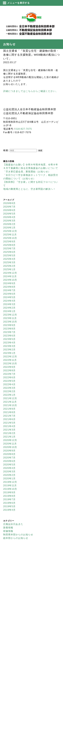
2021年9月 (9, 409)
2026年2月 (9, 224)
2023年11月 (10, 318)
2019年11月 (10, 485)
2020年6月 (9, 461)
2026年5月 (9, 213)
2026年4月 (9, 217)
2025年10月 (10, 238)
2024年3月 (9, 304)
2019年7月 (9, 499)
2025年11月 (10, 234)
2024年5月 (9, 297)
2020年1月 (9, 478)
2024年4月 (9, 301)
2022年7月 (9, 374)
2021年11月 (10, 402)
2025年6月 (9, 252)
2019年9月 (9, 492)
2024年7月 (9, 290)
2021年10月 (10, 405)
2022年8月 (9, 370)
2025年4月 (9, 259)
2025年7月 (9, 248)
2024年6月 (9, 294)
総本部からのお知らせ (15, 538)
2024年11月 (10, 276)
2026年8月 (9, 203)
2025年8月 (9, 245)
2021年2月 (9, 433)
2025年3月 (9, 262)
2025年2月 (9, 266)
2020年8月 (9, 454)
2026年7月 (9, 206)
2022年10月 (10, 363)
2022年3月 (9, 388)
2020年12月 (10, 440)
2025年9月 (9, 241)
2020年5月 (9, 464)
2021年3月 (9, 429)
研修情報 (8, 531)
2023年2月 (9, 349)
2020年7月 (9, 457)
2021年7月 (9, 416)
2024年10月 (10, 280)
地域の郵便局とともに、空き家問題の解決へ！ (29, 189)
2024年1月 (9, 311)
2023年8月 (9, 328)
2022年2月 (9, 391)
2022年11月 (10, 360)
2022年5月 (9, 381)
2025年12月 (10, 231)
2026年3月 (9, 220)
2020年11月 (10, 443)
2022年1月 (9, 395)
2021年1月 (9, 436)
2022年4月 (9, 384)
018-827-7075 (23, 129)
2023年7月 (9, 332)
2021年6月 (9, 419)
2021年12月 (10, 398)
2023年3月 (9, 346)
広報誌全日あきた (13, 524)
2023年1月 (9, 353)
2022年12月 (10, 356)
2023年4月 (9, 342)
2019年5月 (9, 506)
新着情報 (8, 527)
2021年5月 (9, 423)
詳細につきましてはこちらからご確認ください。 (30, 91)
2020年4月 (9, 468)
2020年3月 (9, 471)
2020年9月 (9, 450)
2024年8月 (9, 287)
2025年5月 (9, 255)
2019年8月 (9, 496)
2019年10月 (10, 489)
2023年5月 (9, 339)
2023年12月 (10, 314)
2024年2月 (9, 308)
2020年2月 (9, 475)
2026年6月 (9, 210)
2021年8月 (9, 412)
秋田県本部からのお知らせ (18, 534)
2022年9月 (9, 367)
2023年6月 (9, 335)
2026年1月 (9, 227)
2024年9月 (9, 283)
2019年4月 (9, 510)
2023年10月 (10, 321)
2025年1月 (9, 269)
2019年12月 (10, 482)
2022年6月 (9, 377)
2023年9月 (9, 325)
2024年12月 (10, 273)
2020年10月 (10, 447)
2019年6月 (9, 503)
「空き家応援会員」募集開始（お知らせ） (27, 171)
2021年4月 (9, 426)
